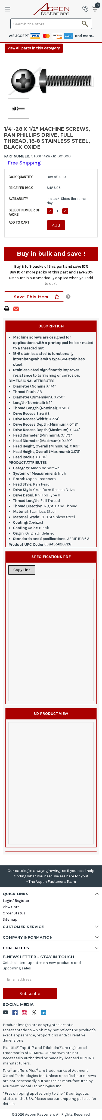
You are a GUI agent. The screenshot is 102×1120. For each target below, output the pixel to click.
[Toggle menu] (7, 9)
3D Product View (51, 713)
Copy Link (21, 569)
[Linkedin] (44, 1012)
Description (51, 326)
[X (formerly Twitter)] (34, 1012)
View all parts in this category (34, 48)
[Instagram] (24, 1012)
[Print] (7, 308)
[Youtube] (5, 1012)
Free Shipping (24, 163)
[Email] (16, 308)
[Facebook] (15, 1012)
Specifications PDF (51, 556)
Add (56, 225)
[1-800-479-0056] (86, 9)
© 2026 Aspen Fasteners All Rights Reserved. (51, 1114)
